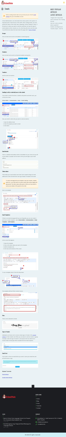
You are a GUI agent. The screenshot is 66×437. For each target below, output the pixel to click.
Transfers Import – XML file (56, 28)
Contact (39, 408)
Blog (38, 401)
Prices (38, 403)
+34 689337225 (41, 424)
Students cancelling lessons (56, 26)
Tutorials (39, 405)
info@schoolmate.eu (43, 422)
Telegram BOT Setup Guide (56, 17)
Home (38, 398)
